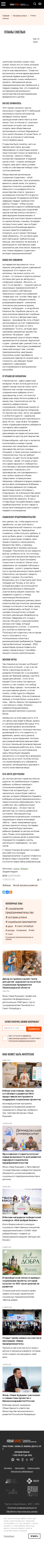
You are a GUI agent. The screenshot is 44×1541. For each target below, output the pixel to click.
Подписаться (22, 785)
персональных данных (14, 796)
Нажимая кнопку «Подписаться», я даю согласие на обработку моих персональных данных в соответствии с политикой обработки (23, 794)
